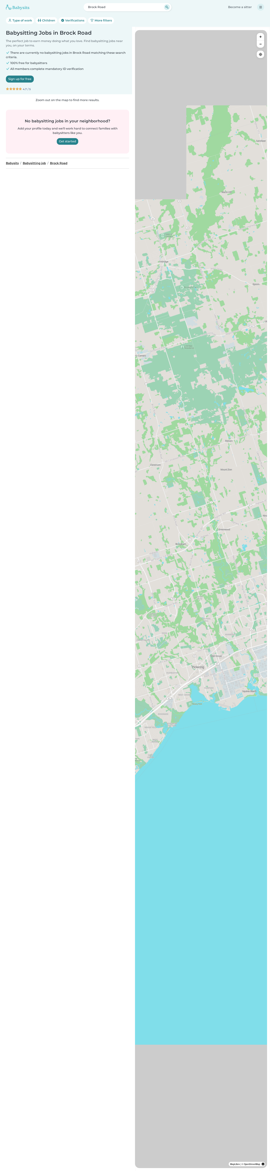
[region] (201, 599)
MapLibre (235, 1164)
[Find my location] (260, 54)
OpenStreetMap (252, 1164)
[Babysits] (17, 7)
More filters (103, 20)
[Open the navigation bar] (260, 7)
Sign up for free (19, 79)
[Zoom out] (260, 44)
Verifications (74, 20)
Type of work (22, 20)
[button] (181, 662)
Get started (67, 141)
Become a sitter (240, 7)
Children (48, 20)
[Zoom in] (260, 36)
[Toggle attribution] (263, 1164)
